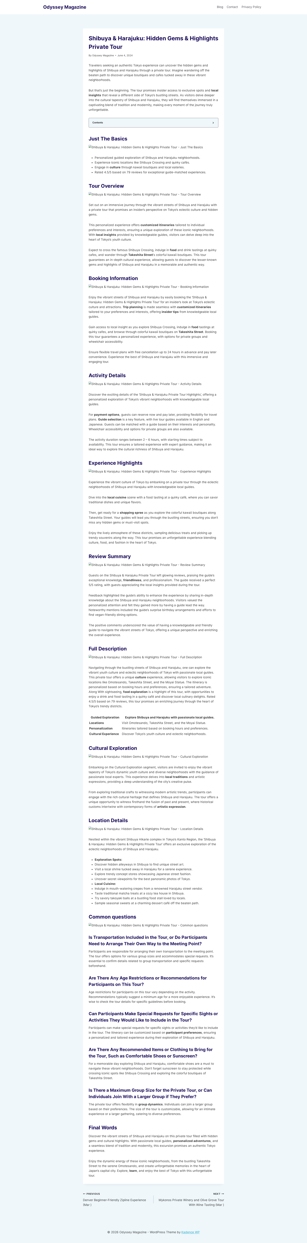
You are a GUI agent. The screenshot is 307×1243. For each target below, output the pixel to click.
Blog (220, 7)
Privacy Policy (252, 7)
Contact (232, 7)
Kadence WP (190, 1232)
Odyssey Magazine (103, 55)
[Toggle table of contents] (213, 122)
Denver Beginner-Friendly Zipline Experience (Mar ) (114, 1199)
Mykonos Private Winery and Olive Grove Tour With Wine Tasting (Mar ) (191, 1199)
